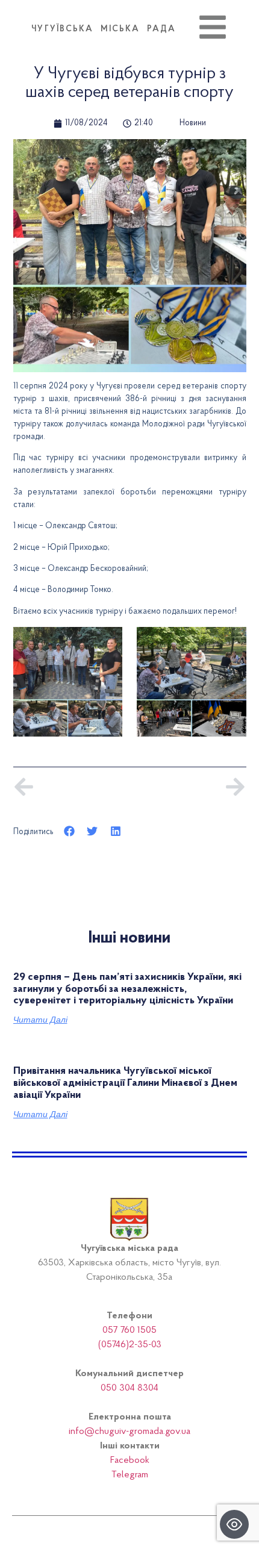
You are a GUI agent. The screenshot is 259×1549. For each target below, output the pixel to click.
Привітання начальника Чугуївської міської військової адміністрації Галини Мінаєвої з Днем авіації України (125, 1083)
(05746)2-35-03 (129, 1345)
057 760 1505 (129, 1330)
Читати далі (40, 1019)
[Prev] (71, 786)
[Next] (188, 786)
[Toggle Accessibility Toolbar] (234, 1524)
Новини (192, 123)
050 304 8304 (129, 1388)
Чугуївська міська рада (103, 29)
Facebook (129, 1460)
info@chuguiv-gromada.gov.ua (129, 1431)
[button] (69, 831)
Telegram (129, 1475)
